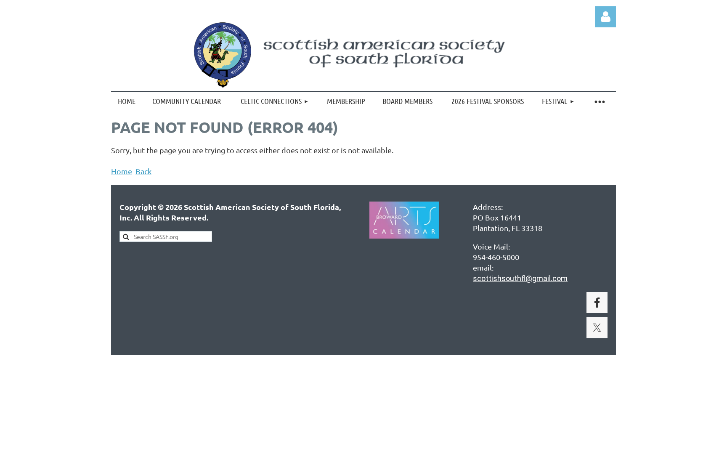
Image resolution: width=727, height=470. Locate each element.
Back (143, 171)
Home (121, 171)
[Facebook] (597, 302)
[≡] (599, 101)
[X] (597, 327)
